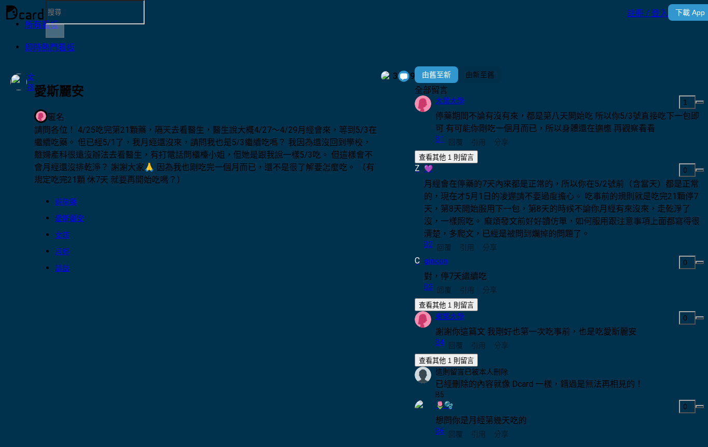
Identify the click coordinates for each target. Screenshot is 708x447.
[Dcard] (25, 12)
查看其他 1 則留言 (446, 157)
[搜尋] (55, 31)
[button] (647, 12)
